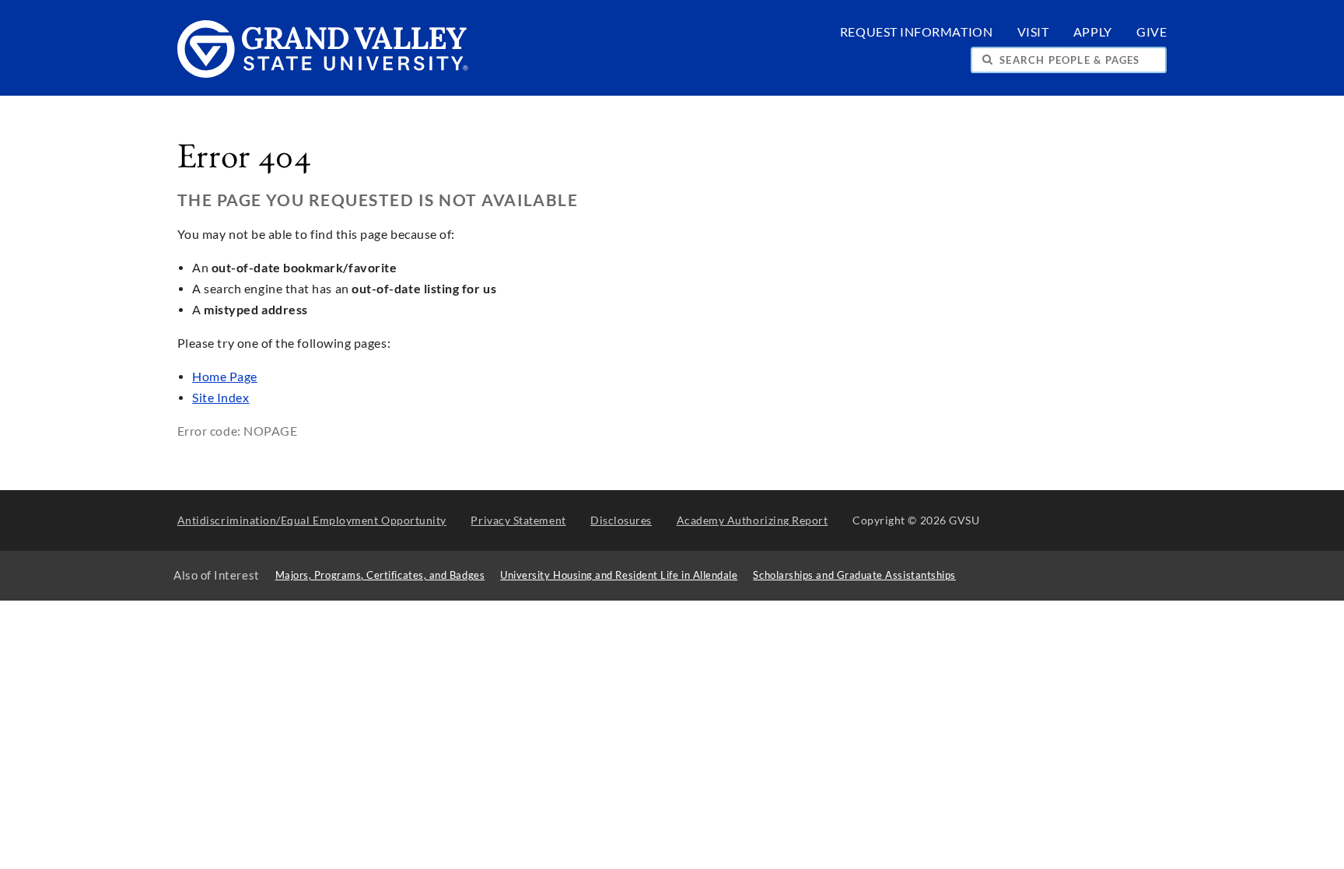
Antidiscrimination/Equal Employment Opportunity (311, 520)
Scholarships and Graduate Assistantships (854, 575)
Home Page (224, 377)
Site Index (220, 398)
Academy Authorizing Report (752, 520)
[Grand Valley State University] (323, 73)
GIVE (1151, 32)
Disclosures (621, 520)
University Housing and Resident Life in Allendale (618, 575)
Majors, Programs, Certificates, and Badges (380, 575)
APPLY (1092, 32)
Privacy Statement (518, 520)
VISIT (1033, 32)
